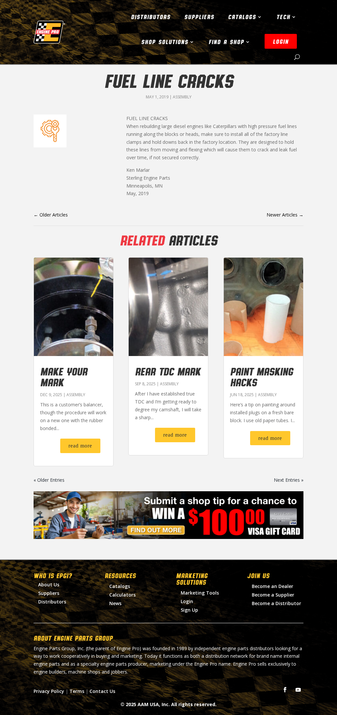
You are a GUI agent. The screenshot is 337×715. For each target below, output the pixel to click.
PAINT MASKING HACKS (261, 376)
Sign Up (189, 610)
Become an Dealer (272, 586)
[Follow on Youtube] (298, 689)
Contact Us (102, 691)
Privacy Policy (49, 691)
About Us (48, 584)
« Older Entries (49, 480)
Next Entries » (288, 480)
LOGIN (281, 41)
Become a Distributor (276, 603)
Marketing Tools (200, 593)
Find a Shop (226, 41)
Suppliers (199, 16)
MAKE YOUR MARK (63, 376)
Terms (76, 691)
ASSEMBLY (182, 97)
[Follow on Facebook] (285, 689)
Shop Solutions (164, 41)
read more (80, 445)
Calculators (122, 595)
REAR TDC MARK (167, 371)
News (115, 603)
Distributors (150, 16)
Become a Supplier (273, 595)
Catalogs (242, 16)
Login (187, 601)
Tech (283, 16)
